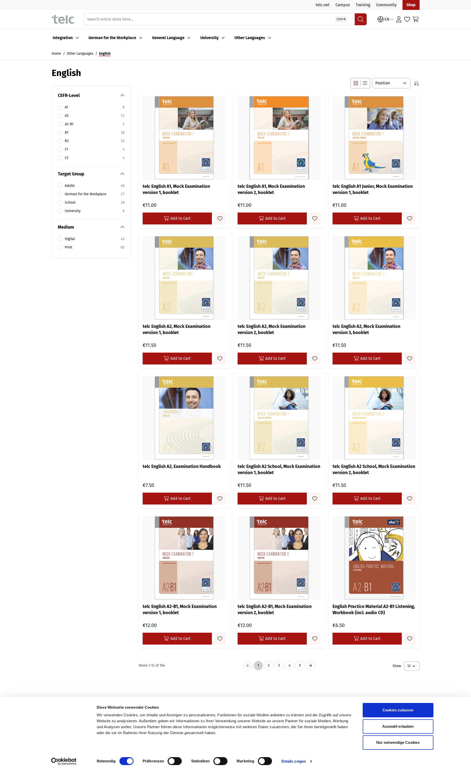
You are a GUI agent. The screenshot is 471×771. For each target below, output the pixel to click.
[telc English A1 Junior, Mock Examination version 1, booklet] (374, 137)
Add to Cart (180, 218)
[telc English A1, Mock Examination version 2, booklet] (279, 137)
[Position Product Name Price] (391, 83)
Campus (343, 4)
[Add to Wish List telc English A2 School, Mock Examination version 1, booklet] (315, 499)
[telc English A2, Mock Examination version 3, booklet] (374, 277)
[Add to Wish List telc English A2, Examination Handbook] (220, 499)
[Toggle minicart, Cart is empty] (416, 19)
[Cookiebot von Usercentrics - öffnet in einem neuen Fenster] (63, 761)
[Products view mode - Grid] (355, 83)
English (105, 53)
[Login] (399, 19)
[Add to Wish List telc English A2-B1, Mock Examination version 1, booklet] (220, 639)
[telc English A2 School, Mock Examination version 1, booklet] (279, 417)
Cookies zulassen (397, 710)
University (209, 37)
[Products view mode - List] (364, 83)
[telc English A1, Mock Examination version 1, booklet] (184, 137)
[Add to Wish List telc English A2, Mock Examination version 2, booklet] (315, 358)
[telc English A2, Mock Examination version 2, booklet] (279, 277)
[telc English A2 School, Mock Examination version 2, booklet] (374, 417)
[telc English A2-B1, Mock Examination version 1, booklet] (184, 558)
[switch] (175, 761)
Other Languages (249, 37)
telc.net (323, 4)
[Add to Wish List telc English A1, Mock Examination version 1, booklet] (220, 218)
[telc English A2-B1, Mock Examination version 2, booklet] (279, 558)
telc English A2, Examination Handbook (182, 466)
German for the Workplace (112, 37)
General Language (168, 37)
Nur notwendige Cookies (398, 742)
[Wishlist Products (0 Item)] (407, 19)
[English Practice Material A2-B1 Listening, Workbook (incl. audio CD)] (374, 558)
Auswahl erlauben (398, 726)
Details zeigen (293, 761)
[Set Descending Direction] (417, 83)
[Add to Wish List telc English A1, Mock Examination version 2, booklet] (315, 218)
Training (363, 4)
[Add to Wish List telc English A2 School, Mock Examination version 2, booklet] (410, 499)
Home (56, 53)
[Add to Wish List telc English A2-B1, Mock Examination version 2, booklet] (315, 639)
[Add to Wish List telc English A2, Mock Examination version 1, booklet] (220, 358)
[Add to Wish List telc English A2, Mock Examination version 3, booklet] (410, 358)
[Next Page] (310, 665)
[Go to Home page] (63, 19)
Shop (411, 4)
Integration (63, 37)
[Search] (361, 19)
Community (386, 4)
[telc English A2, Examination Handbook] (184, 417)
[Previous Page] (248, 665)
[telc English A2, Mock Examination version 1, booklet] (184, 277)
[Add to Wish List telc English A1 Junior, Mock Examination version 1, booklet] (410, 218)
